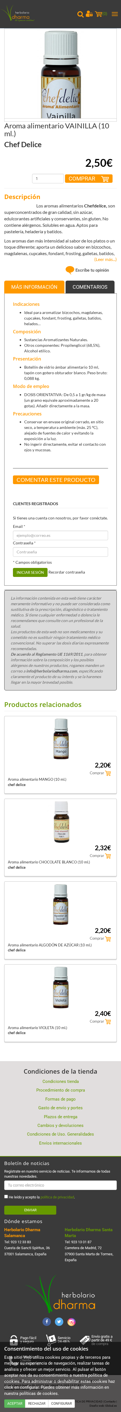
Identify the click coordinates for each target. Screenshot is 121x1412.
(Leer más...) (104, 259)
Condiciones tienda (60, 1081)
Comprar (83, 178)
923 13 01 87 (81, 1242)
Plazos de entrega (60, 1116)
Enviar (30, 1210)
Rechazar (36, 1404)
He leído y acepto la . (41, 1197)
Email (19, 526)
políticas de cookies (38, 1393)
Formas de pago (60, 1099)
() (104, 13)
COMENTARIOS (90, 287)
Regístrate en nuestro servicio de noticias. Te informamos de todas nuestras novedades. (57, 1173)
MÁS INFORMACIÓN (34, 287)
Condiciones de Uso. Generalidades (60, 1134)
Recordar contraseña (66, 572)
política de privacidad (57, 1197)
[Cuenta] (89, 13)
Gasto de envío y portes (60, 1107)
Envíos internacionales (60, 1143)
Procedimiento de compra (60, 1090)
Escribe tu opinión (91, 270)
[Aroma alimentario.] (60, 84)
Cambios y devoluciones (60, 1125)
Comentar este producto (56, 479)
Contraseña (24, 542)
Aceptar (14, 1404)
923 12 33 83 (21, 1242)
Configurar (61, 1404)
